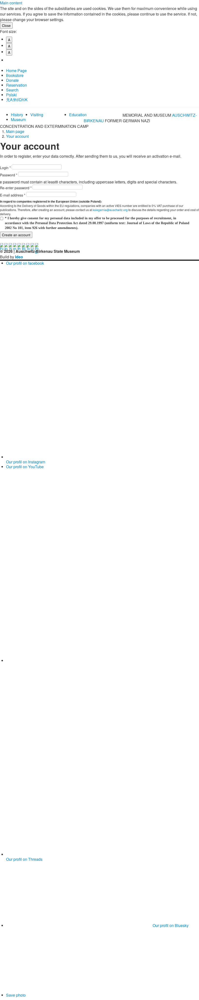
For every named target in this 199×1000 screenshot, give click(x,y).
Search (12, 90)
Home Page (16, 70)
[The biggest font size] (11, 60)
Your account (17, 136)
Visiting (36, 114)
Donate (12, 80)
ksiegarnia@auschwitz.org (110, 210)
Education (78, 114)
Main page (15, 131)
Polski (11, 95)
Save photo (16, 995)
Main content (11, 3)
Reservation (16, 85)
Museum (18, 119)
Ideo (19, 257)
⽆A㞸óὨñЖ (17, 99)
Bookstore (15, 75)
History (17, 114)
